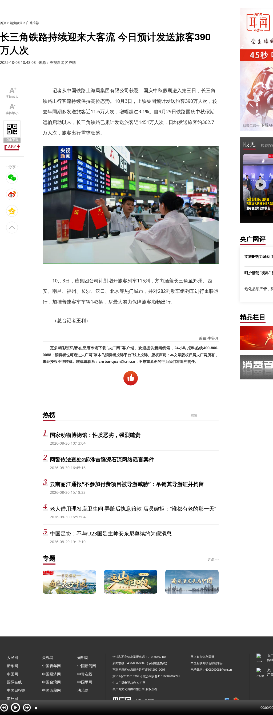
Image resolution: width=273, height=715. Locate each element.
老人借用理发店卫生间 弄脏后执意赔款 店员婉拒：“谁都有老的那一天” (133, 508)
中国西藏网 (51, 690)
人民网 (12, 657)
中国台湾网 (51, 682)
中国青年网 (51, 665)
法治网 (83, 690)
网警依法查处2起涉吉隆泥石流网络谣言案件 (102, 459)
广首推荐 (32, 23)
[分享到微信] (12, 178)
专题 (49, 558)
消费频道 (16, 23)
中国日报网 (16, 690)
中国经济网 (51, 674)
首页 (3, 23)
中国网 (12, 674)
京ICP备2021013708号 (127, 676)
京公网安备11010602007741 (161, 676)
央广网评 (253, 238)
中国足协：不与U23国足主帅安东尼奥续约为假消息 (111, 533)
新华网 (12, 665)
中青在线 (84, 674)
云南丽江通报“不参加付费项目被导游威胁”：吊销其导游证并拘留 (127, 484)
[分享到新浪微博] (12, 194)
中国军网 (84, 682)
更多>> (213, 559)
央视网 (47, 657)
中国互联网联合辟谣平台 (207, 663)
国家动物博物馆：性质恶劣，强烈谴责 (95, 434)
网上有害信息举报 (202, 657)
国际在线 (14, 682)
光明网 (83, 657)
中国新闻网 (86, 665)
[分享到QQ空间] (12, 211)
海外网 (12, 698)
